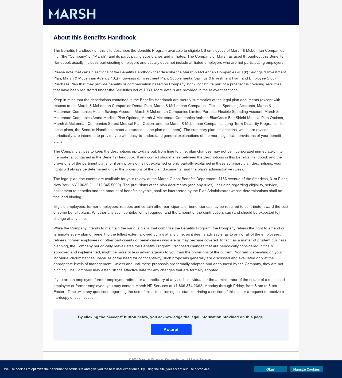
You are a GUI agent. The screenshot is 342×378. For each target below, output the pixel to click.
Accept (171, 329)
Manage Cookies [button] (306, 369)
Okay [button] (270, 369)
